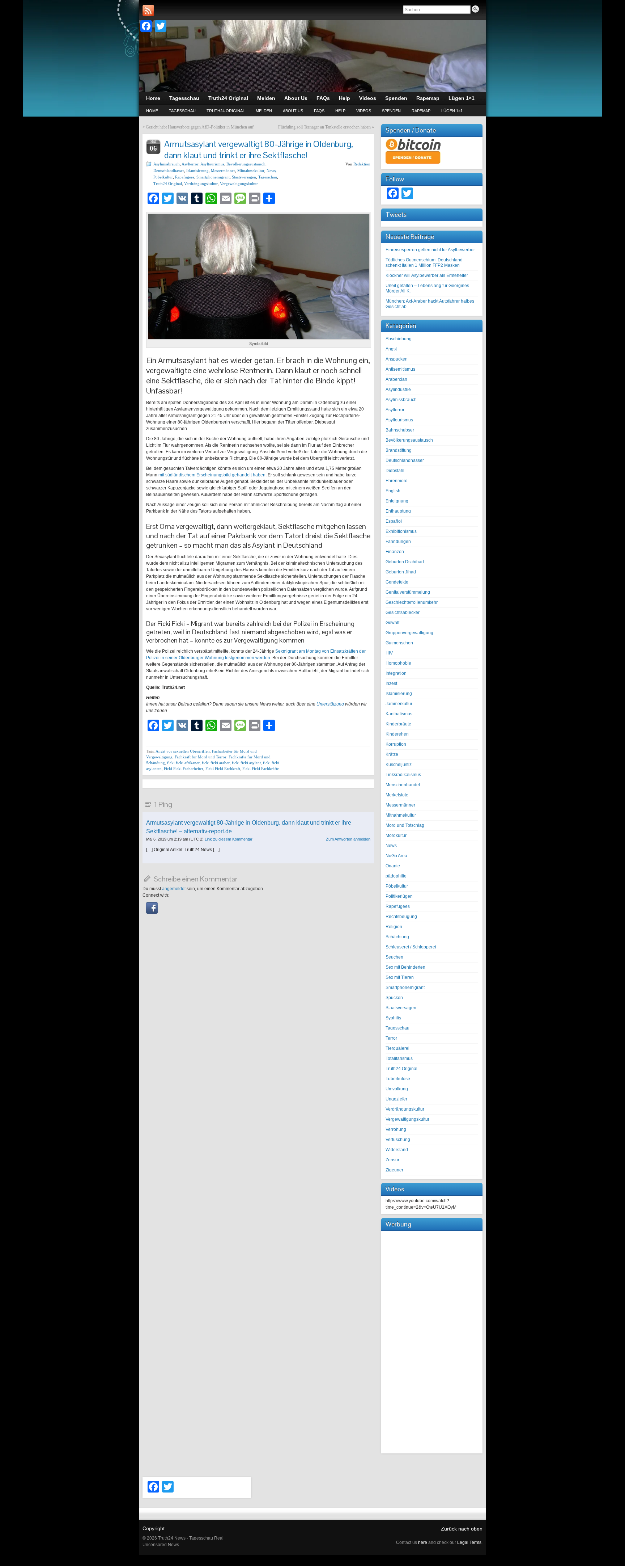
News (271, 170)
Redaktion (361, 164)
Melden (264, 111)
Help (340, 111)
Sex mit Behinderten (405, 967)
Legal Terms (469, 1542)
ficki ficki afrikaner (183, 763)
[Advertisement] (432, 1341)
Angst (391, 348)
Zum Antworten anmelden (348, 839)
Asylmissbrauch (166, 164)
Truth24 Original (226, 111)
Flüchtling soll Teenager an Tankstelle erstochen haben (324, 127)
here (422, 1542)
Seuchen (394, 957)
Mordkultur (396, 835)
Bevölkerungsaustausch (245, 164)
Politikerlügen (399, 896)
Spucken (394, 997)
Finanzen (395, 551)
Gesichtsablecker (403, 612)
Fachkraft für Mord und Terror (200, 757)
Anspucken (397, 359)
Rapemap (421, 111)
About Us (293, 111)
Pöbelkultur (163, 177)
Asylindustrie (398, 389)
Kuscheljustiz (399, 764)
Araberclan (396, 379)
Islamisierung (197, 170)
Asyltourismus (212, 164)
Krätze (392, 754)
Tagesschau (182, 111)
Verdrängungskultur (201, 183)
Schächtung (397, 936)
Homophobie (398, 663)
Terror (391, 1038)
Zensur (392, 1159)
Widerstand (397, 1149)
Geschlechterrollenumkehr (412, 602)
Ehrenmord (397, 480)
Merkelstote (397, 794)
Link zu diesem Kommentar (228, 839)
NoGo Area (396, 855)
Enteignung (397, 501)
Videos (363, 111)
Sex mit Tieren (400, 977)
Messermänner (223, 170)
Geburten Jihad (401, 571)
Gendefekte (397, 582)
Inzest (391, 683)
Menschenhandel (403, 784)
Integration (396, 673)
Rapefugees (184, 177)
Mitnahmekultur (250, 170)
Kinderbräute (398, 724)
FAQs (319, 111)
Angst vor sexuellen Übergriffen (183, 751)
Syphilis (393, 1017)
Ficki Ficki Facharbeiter (183, 768)
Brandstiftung (399, 450)
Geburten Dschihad (405, 561)
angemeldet (174, 888)
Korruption (396, 744)
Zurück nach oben (461, 1529)
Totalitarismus (399, 1058)
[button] (152, 912)
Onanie (393, 865)
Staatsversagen (244, 177)
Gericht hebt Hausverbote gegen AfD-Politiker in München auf (200, 127)
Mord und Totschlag (405, 825)
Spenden (391, 111)
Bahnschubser (400, 430)
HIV (389, 653)
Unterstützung (330, 704)
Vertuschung (398, 1139)
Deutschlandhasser (168, 170)
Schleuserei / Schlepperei (411, 947)
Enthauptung (398, 511)
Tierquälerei (397, 1048)
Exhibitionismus (401, 531)
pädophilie (396, 876)
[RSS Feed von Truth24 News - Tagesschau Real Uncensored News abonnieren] (148, 10)
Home (152, 111)
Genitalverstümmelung (408, 592)
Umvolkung (397, 1088)
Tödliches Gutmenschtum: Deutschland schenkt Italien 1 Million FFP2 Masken (424, 262)
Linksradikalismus (403, 774)
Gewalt (392, 622)
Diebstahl (395, 470)
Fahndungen (398, 541)
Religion (394, 926)
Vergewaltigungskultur (239, 183)
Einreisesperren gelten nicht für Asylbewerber (430, 249)
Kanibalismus (399, 713)
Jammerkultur (399, 703)
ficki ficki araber (216, 763)
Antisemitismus (400, 369)
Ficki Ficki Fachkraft (222, 768)
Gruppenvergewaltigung (409, 632)
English (393, 490)
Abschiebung (399, 338)
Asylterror (190, 164)
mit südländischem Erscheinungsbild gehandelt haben (211, 474)
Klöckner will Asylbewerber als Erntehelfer (427, 275)
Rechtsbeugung (401, 916)
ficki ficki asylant (246, 763)
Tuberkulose (398, 1078)
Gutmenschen (399, 642)
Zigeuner (394, 1170)
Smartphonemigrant (213, 177)
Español (394, 521)
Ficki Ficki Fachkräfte (260, 768)
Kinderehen (397, 734)
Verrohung (396, 1129)
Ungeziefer (396, 1099)
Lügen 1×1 (452, 111)
